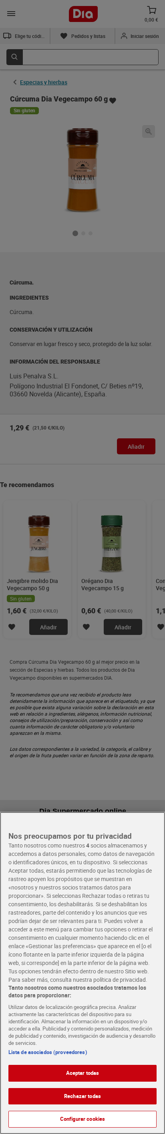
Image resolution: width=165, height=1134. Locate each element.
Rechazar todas (82, 1096)
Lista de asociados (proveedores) (47, 1052)
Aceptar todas (82, 1072)
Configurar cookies (82, 1118)
